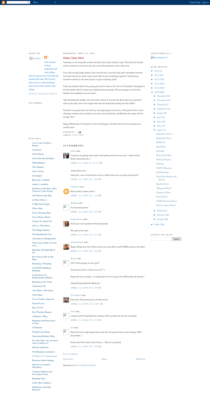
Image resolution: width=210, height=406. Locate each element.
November (162, 100)
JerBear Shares (39, 199)
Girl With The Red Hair (43, 158)
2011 (156, 83)
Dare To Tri (37, 307)
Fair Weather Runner (42, 311)
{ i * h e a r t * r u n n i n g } (44, 355)
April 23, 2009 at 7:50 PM (86, 346)
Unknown (75, 186)
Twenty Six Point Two (42, 221)
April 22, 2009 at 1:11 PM (86, 195)
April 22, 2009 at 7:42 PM (86, 250)
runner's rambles (40, 184)
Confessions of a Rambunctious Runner (42, 276)
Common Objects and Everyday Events (42, 373)
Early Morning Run (41, 212)
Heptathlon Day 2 (164, 133)
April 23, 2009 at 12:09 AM (87, 303)
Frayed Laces (38, 303)
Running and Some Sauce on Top (43, 322)
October (161, 104)
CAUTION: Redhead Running (41, 269)
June (159, 121)
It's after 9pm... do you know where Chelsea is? (45, 341)
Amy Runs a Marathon (42, 290)
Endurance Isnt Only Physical (41, 388)
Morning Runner (105, 14)
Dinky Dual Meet (73, 58)
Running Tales (38, 378)
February (161, 214)
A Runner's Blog (39, 316)
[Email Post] (79, 132)
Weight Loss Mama (41, 331)
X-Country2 (76, 295)
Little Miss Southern (41, 382)
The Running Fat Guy (42, 234)
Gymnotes (37, 149)
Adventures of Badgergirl (44, 238)
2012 (156, 79)
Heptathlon (161, 146)
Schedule (160, 150)
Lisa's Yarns (38, 171)
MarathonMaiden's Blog (43, 336)
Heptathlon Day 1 (164, 138)
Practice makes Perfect (166, 205)
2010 (156, 87)
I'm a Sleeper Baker (41, 216)
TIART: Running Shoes (166, 200)
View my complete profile (43, 94)
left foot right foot (40, 347)
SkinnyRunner (38, 162)
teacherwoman (77, 242)
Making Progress (163, 159)
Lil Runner (37, 327)
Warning (160, 163)
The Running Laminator (43, 351)
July (159, 117)
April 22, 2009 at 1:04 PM (86, 179)
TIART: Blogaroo (164, 167)
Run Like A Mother (41, 179)
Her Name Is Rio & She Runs (43, 258)
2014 (156, 70)
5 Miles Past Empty (41, 203)
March (160, 210)
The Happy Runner (41, 229)
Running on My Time (42, 281)
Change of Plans (163, 192)
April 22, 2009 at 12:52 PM (87, 162)
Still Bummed (162, 172)
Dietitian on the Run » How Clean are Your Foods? (44, 189)
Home (104, 358)
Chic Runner (38, 166)
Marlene (74, 202)
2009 (156, 92)
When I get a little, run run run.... (44, 244)
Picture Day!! (162, 196)
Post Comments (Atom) (85, 365)
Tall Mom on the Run (42, 195)
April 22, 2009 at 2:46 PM (86, 211)
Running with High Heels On (43, 251)
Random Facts (162, 183)
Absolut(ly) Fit (38, 286)
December (161, 95)
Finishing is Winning (41, 263)
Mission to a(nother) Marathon (41, 366)
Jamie (73, 150)
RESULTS (160, 142)
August (160, 112)
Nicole (73, 258)
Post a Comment (70, 353)
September (162, 108)
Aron (73, 311)
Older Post (140, 358)
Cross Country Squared (43, 298)
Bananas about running (43, 360)
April (159, 129)
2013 (156, 75)
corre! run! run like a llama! (42, 144)
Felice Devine (77, 219)
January (160, 219)
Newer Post (68, 358)
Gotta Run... (37, 294)
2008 (156, 224)
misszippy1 (37, 175)
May (159, 125)
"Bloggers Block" (164, 188)
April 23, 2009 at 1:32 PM (86, 320)
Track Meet (78, 135)
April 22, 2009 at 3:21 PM (86, 234)
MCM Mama (38, 153)
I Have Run (37, 208)
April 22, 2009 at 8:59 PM (86, 287)
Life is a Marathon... (41, 225)
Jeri (72, 327)
